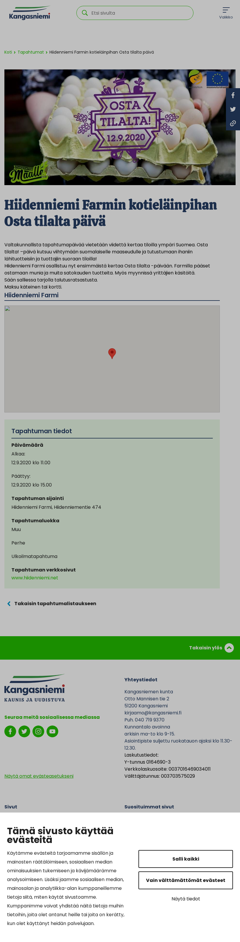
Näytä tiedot (186, 898)
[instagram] (38, 731)
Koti (8, 52)
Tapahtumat (31, 52)
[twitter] (24, 731)
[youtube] (52, 731)
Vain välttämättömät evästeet (185, 880)
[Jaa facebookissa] (233, 95)
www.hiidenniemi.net (34, 577)
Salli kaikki (185, 859)
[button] (112, 353)
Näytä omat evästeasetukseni (38, 776)
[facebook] (10, 731)
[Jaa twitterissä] (233, 109)
